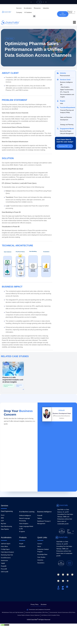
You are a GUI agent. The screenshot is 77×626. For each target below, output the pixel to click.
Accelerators (28, 8)
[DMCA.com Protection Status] (4, 625)
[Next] (43, 2)
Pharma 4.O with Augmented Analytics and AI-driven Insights (12, 380)
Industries (46, 8)
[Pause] (46, 2)
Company (19, 12)
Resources (37, 8)
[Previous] (31, 2)
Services (19, 8)
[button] (34, 16)
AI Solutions (28, 12)
